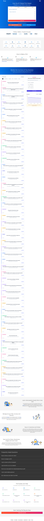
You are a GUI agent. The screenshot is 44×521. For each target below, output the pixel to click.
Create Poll (22, 105)
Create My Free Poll (22, 512)
